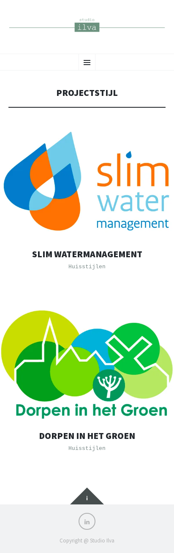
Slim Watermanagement (87, 254)
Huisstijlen (87, 267)
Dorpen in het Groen (87, 435)
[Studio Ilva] (87, 26)
